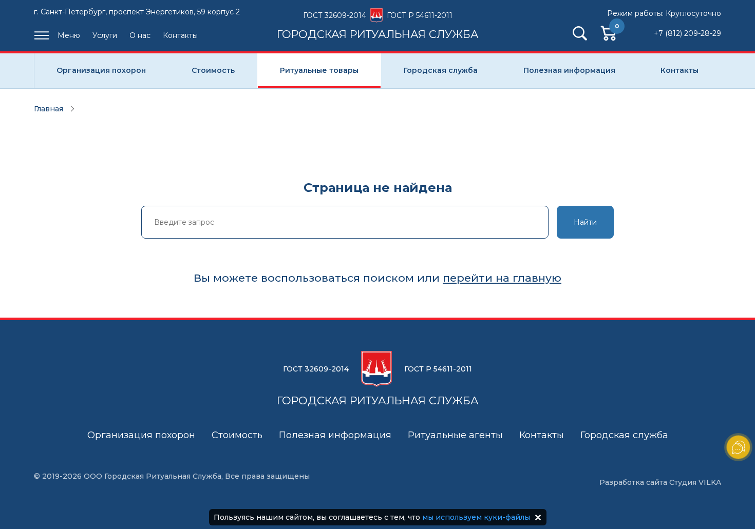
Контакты (180, 35)
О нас (139, 35)
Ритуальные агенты (455, 435)
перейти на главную (502, 277)
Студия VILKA (695, 482)
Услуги (104, 35)
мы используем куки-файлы (476, 517)
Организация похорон (101, 70)
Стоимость (213, 70)
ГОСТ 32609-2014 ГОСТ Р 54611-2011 (378, 25)
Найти (585, 222)
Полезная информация (569, 70)
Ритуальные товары (319, 70)
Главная (48, 108)
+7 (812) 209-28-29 (687, 33)
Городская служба (441, 70)
